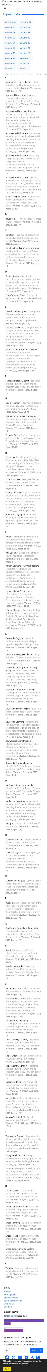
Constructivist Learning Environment (23, 248)
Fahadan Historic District (17, 380)
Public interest (12, 902)
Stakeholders (12, 1098)
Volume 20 (10, 53)
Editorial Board (11, 1297)
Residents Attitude (14, 966)
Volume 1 (23, 68)
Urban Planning (13, 1222)
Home (7, 1291)
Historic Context (13, 479)
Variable (9, 1268)
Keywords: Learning (15, 721)
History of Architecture (16, 492)
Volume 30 (10, 27)
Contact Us (9, 1303)
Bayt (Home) (11, 218)
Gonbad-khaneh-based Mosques (21, 416)
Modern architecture (15, 801)
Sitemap (8, 1306)
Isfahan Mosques (14, 610)
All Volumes (10, 22)
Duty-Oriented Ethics (15, 295)
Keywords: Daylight (15, 638)
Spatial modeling (13, 1082)
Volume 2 (9, 68)
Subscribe (36, 1350)
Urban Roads (12, 1235)
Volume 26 (10, 37)
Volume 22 (10, 48)
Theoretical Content (15, 1136)
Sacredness (11, 988)
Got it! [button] (7, 1369)
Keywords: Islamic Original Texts (21, 708)
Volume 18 (10, 58)
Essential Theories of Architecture (21, 349)
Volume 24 (10, 42)
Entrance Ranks (13, 327)
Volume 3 (24, 63)
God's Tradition (13, 403)
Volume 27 (25, 32)
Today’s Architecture (15, 1155)
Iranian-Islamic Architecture (19, 591)
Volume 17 (25, 58)
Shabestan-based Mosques (18, 1020)
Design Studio (12, 276)
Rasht (8, 950)
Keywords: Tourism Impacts (19, 763)
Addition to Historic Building (19, 82)
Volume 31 (26, 22)
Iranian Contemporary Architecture (22, 565)
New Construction (14, 839)
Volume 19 (25, 53)
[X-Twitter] (14, 1358)
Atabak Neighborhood (16, 196)
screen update (11, 1315)
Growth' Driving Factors (17, 435)
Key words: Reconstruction (18, 741)
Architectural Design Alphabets (20, 111)
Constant (10, 235)
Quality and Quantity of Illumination (22, 928)
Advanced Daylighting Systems (20, 95)
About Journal (10, 1294)
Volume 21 (25, 48)
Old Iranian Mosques (15, 880)
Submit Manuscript (13, 1300)
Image (8, 536)
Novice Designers (14, 852)
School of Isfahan (14, 998)
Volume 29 (25, 27)
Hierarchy (10, 457)
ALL (7, 74)
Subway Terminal (14, 1117)
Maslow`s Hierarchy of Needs (19, 785)
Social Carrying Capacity (17, 1039)
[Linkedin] (20, 1358)
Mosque (9, 823)
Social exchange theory (16, 1065)
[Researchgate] (27, 1358)
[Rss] (38, 1358)
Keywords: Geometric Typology (20, 689)
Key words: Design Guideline (19, 654)
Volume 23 (25, 42)
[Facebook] (7, 1358)
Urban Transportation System (20, 1249)
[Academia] (32, 1358)
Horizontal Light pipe (15, 514)
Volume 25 (25, 37)
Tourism (9, 1168)
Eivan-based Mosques (16, 311)
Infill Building (12, 552)
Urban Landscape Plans (17, 1206)
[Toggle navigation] (22, 8)
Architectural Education (17, 133)
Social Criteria (12, 1055)
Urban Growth (12, 1190)
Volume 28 (10, 32)
